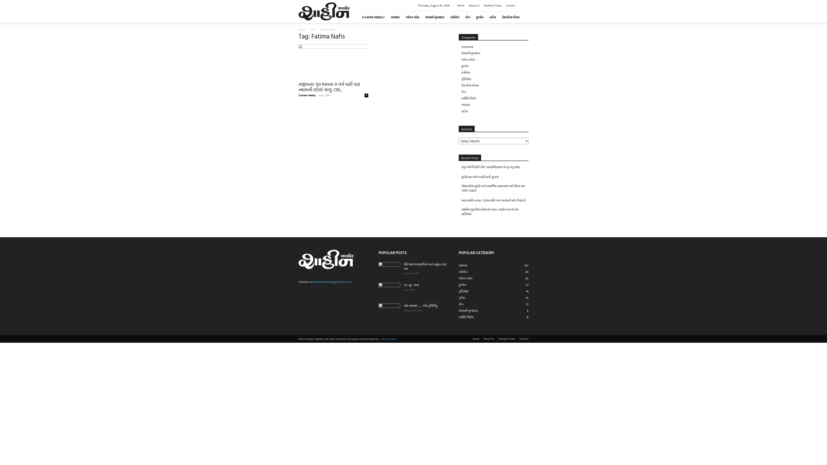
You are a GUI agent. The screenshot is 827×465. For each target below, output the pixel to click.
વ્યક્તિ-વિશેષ (468, 98)
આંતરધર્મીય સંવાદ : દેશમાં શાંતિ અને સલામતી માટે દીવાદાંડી (493, 200)
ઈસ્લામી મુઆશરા (434, 17)
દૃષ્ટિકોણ (466, 79)
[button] (525, 5)
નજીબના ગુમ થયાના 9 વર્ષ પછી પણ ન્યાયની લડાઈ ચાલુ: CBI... (329, 87)
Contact (510, 5)
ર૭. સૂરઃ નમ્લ (411, 285)
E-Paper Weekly (373, 17)
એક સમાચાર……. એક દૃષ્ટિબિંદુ (421, 305)
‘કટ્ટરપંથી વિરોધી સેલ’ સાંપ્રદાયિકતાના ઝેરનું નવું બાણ (490, 167)
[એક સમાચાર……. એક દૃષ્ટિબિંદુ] (389, 311)
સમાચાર (395, 17)
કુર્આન (479, 17)
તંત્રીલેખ (454, 17)
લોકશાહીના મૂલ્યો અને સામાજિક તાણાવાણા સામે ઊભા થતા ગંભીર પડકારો (493, 188)
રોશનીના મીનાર (511, 17)
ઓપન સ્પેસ (412, 17)
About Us (474, 5)
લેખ (467, 17)
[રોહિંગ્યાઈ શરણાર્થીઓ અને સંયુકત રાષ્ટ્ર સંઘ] (389, 269)
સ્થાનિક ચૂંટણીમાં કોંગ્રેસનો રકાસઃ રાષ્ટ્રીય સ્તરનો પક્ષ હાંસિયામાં (489, 211)
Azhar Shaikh (388, 339)
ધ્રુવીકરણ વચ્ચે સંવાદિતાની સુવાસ (480, 177)
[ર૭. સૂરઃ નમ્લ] (389, 290)
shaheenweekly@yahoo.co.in (332, 281)
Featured (467, 46)
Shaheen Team (493, 5)
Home (461, 5)
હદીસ (493, 17)
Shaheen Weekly (307, 95)
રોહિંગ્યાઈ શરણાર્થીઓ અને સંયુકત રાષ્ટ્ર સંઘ (425, 266)
